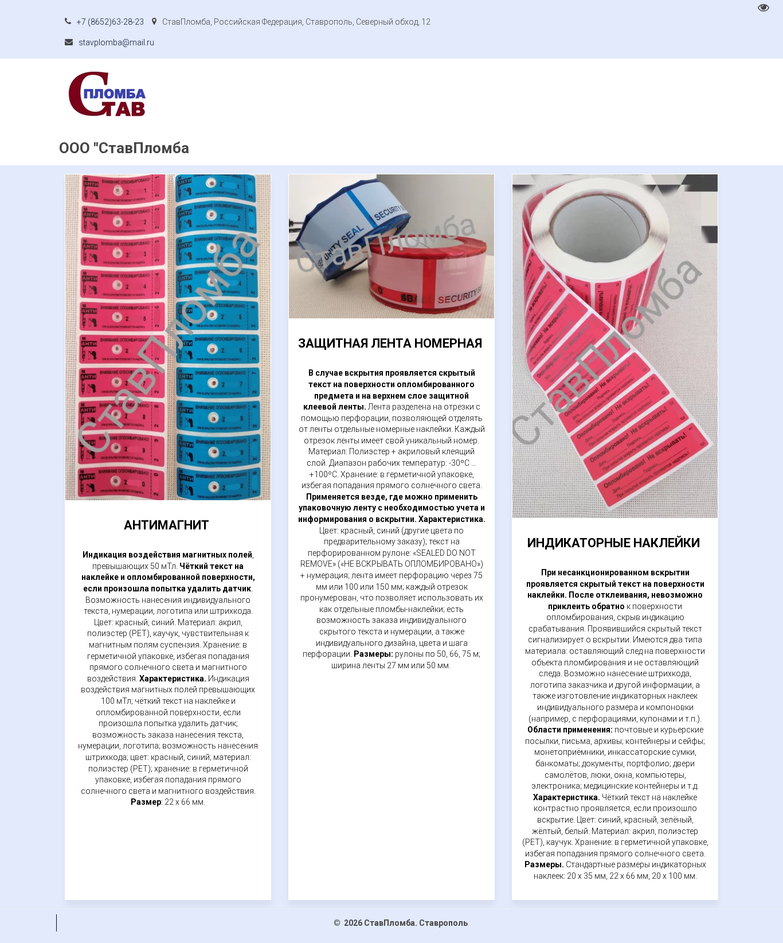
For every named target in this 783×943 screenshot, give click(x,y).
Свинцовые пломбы (332, 111)
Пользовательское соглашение (609, 111)
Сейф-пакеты (242, 111)
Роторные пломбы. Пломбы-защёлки (119, 111)
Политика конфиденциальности (459, 111)
